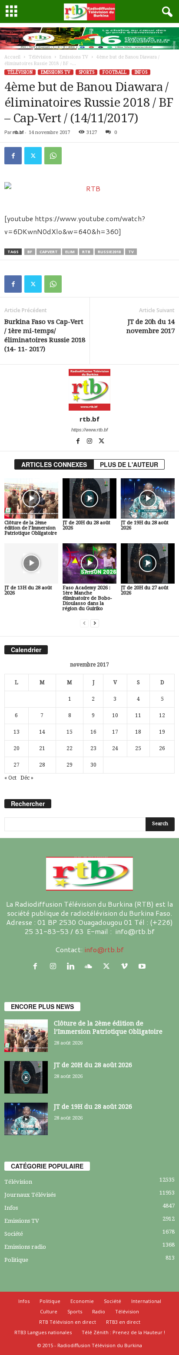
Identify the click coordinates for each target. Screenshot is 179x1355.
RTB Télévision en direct (67, 1322)
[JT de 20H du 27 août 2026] (148, 563)
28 (42, 765)
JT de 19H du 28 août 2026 (145, 525)
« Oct (10, 778)
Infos (141, 72)
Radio (98, 1311)
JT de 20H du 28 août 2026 (86, 525)
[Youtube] (143, 966)
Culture (48, 1311)
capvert (49, 252)
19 (162, 732)
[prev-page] (84, 623)
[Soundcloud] (90, 966)
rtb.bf (18, 132)
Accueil (12, 57)
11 (138, 715)
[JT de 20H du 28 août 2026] (89, 498)
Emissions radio (25, 1247)
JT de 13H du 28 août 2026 (28, 590)
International (146, 1301)
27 (16, 765)
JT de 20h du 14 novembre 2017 (150, 326)
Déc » (26, 778)
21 (42, 748)
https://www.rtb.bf (89, 429)
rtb (86, 252)
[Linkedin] (73, 966)
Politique (16, 1260)
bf (29, 252)
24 (115, 748)
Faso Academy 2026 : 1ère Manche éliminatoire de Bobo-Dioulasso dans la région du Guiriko (87, 598)
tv (131, 252)
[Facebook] (13, 155)
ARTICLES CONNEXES (54, 464)
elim (70, 252)
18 (138, 732)
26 (162, 748)
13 (16, 732)
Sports (86, 72)
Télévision (40, 57)
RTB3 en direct (123, 1322)
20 (16, 748)
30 (93, 765)
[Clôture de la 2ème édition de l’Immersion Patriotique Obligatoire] (31, 498)
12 (162, 715)
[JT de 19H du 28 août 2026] (148, 498)
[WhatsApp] (53, 155)
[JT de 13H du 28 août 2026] (31, 563)
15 (69, 732)
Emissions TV (74, 57)
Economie (82, 1301)
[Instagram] (90, 442)
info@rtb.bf (104, 949)
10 (115, 715)
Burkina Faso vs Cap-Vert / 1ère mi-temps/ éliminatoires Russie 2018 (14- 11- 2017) (44, 335)
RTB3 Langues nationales (43, 1332)
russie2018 (109, 252)
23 (93, 748)
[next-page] (94, 623)
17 (115, 732)
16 (93, 732)
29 (69, 765)
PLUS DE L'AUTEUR (129, 464)
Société (13, 1234)
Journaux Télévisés (30, 1195)
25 (138, 748)
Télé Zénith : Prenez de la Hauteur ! (123, 1332)
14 (42, 732)
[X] (33, 155)
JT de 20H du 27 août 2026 (145, 590)
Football (114, 72)
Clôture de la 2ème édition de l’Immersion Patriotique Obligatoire (30, 528)
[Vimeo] (126, 966)
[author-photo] (89, 390)
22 (69, 748)
